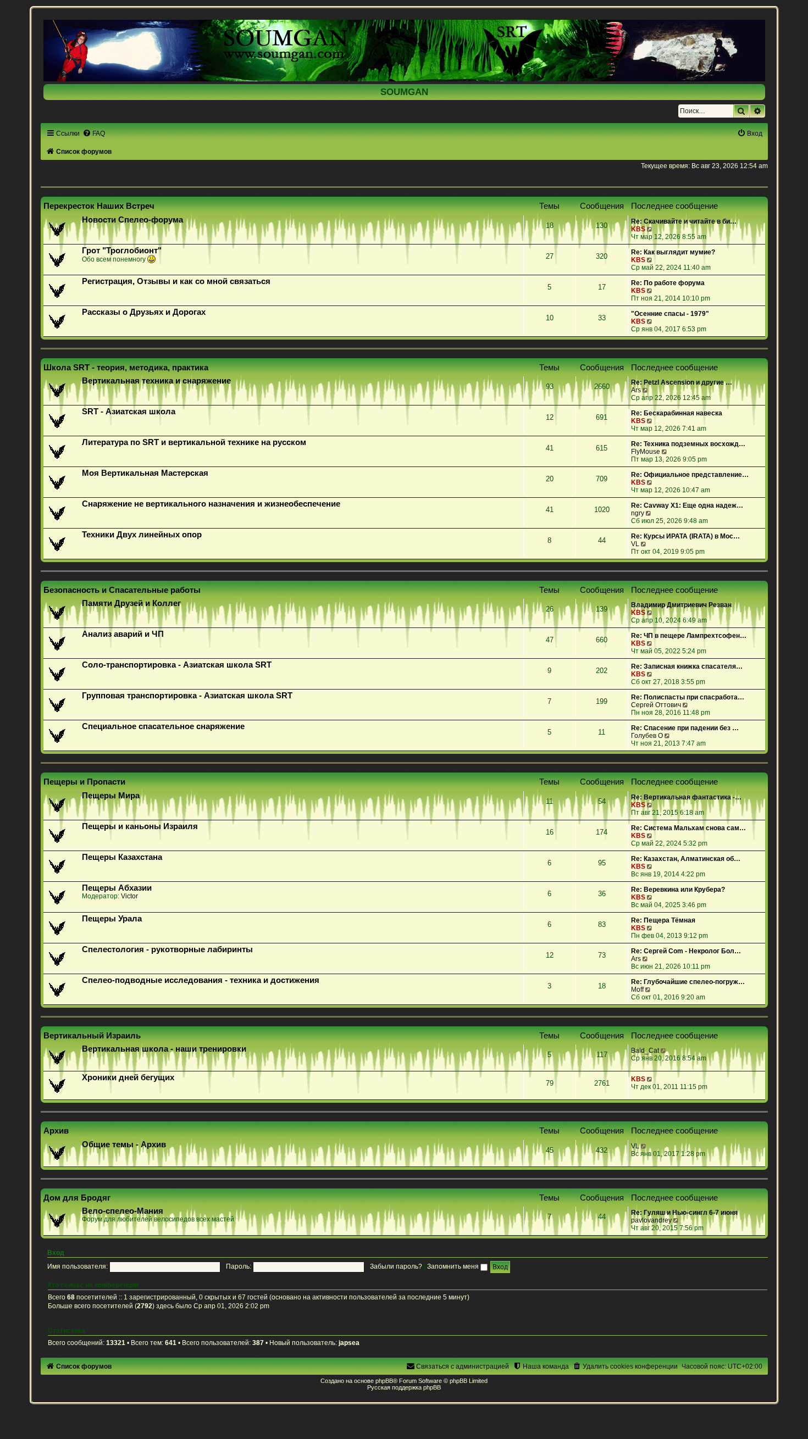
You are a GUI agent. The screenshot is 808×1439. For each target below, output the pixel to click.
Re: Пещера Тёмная (663, 920)
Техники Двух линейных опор (142, 534)
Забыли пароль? (396, 1266)
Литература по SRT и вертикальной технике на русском (194, 442)
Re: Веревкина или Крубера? (678, 889)
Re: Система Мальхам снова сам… (688, 828)
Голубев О (647, 736)
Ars (636, 390)
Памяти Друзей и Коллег (131, 603)
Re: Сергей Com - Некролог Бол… (686, 951)
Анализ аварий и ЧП (123, 634)
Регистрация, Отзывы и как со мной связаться (176, 281)
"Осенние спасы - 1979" (670, 314)
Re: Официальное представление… (690, 475)
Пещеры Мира (111, 795)
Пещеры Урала (112, 918)
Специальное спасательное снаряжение (163, 726)
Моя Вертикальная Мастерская (145, 473)
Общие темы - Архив (124, 1144)
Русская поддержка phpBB (404, 1387)
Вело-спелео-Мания (122, 1211)
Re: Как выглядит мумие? (673, 252)
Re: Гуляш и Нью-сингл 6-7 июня (684, 1212)
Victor (129, 896)
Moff (637, 989)
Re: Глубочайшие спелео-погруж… (688, 982)
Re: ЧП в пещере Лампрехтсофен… (688, 636)
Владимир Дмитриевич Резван (681, 605)
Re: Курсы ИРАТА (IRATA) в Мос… (685, 536)
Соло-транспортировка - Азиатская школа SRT (177, 664)
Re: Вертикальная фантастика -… (686, 797)
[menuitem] (93, 133)
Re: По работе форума (668, 283)
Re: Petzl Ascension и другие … (681, 382)
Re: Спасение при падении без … (685, 728)
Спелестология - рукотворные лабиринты (167, 949)
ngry (637, 513)
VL (635, 544)
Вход (55, 1252)
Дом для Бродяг (76, 1197)
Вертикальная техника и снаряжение (156, 380)
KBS (638, 229)
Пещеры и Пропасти (84, 781)
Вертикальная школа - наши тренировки (164, 1048)
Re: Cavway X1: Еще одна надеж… (687, 505)
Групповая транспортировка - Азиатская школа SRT (187, 695)
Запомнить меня (453, 1266)
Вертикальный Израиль (92, 1035)
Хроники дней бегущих (128, 1077)
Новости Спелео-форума (132, 219)
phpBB (384, 1380)
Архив (56, 1130)
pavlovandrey (651, 1220)
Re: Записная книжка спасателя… (687, 666)
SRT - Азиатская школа (128, 411)
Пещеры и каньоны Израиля (140, 826)
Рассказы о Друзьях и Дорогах (144, 312)
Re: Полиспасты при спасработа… (687, 697)
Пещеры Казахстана (122, 857)
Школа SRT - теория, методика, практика (125, 367)
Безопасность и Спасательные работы (122, 590)
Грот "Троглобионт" (122, 250)
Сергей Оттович (656, 705)
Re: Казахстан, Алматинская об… (685, 859)
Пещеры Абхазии (117, 888)
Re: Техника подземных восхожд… (688, 444)
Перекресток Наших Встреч (98, 205)
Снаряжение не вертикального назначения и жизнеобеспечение (211, 503)
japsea (349, 1343)
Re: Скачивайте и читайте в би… (684, 221)
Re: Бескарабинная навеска (676, 413)
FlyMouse (645, 451)
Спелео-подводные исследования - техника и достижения (200, 980)
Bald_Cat (645, 1050)
